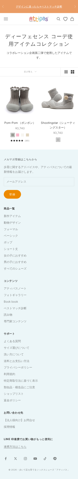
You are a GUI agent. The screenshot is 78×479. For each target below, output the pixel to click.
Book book (11, 301)
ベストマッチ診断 (15, 308)
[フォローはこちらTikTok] (45, 458)
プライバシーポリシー (18, 367)
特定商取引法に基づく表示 (21, 380)
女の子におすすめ (15, 255)
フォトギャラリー (15, 295)
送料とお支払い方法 (16, 361)
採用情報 (9, 427)
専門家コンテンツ (15, 321)
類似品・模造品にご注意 (19, 387)
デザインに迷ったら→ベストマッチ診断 (39, 6)
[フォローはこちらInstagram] (25, 458)
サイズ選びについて (16, 348)
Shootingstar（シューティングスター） (58, 125)
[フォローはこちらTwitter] (15, 458)
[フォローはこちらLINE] (55, 458)
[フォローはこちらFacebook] (6, 458)
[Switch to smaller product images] (72, 72)
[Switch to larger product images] (66, 72)
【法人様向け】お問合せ (19, 420)
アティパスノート (15, 288)
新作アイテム (12, 216)
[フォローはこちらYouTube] (35, 458)
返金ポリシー (12, 400)
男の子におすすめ (15, 262)
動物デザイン (12, 222)
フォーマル (11, 229)
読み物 (8, 314)
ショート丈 (11, 249)
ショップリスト (14, 393)
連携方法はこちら (15, 446)
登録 (12, 194)
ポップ (8, 242)
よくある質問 (12, 341)
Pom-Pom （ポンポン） (20, 123)
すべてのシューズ (15, 268)
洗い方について (14, 354)
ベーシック (11, 235)
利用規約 (9, 374)
